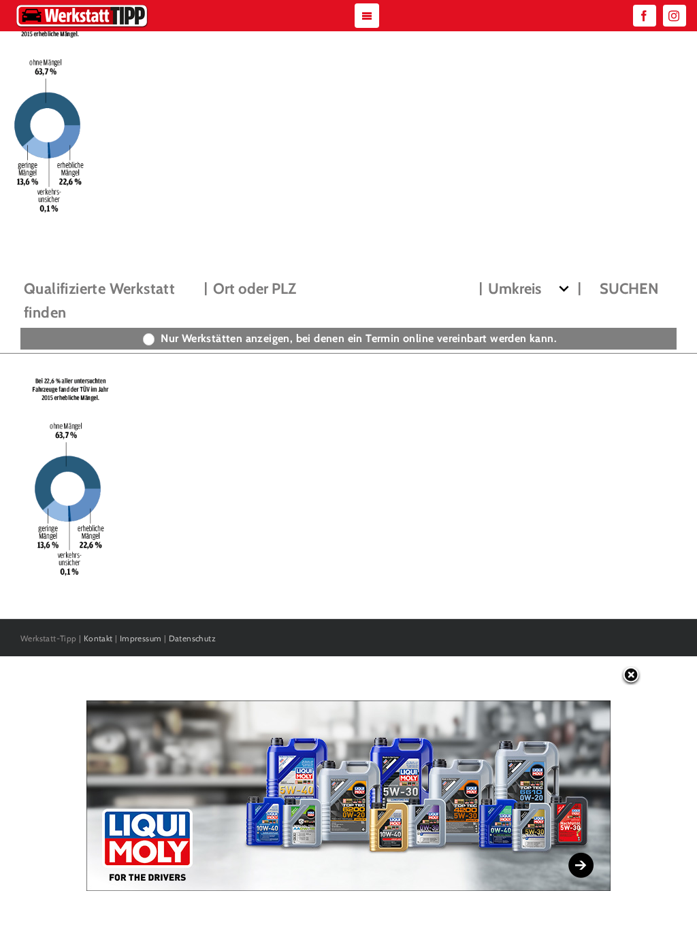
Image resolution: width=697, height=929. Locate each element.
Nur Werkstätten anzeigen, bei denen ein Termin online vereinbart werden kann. (359, 338)
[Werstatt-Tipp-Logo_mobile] (82, 7)
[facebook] (644, 16)
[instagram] (674, 16)
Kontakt (98, 638)
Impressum (141, 638)
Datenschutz (192, 638)
